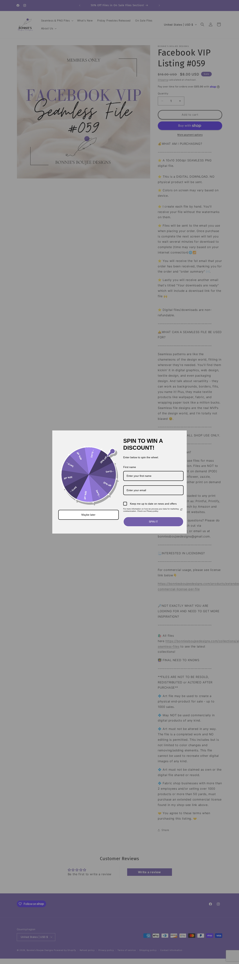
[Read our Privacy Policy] (181, 509)
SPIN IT (153, 521)
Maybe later (88, 514)
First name (129, 467)
